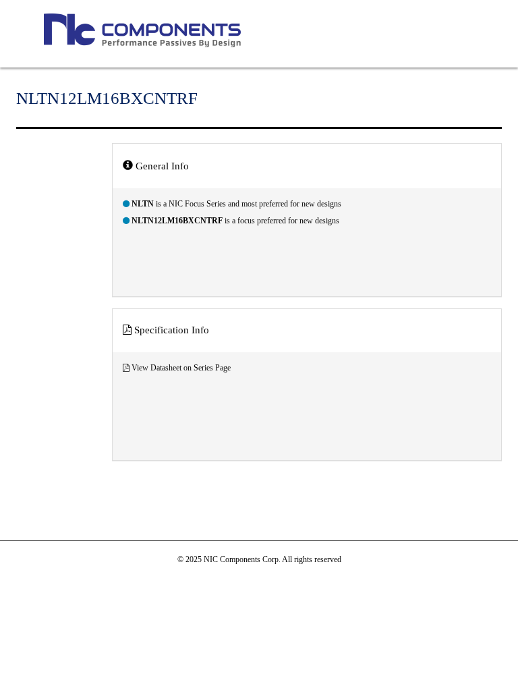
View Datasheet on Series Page (181, 367)
